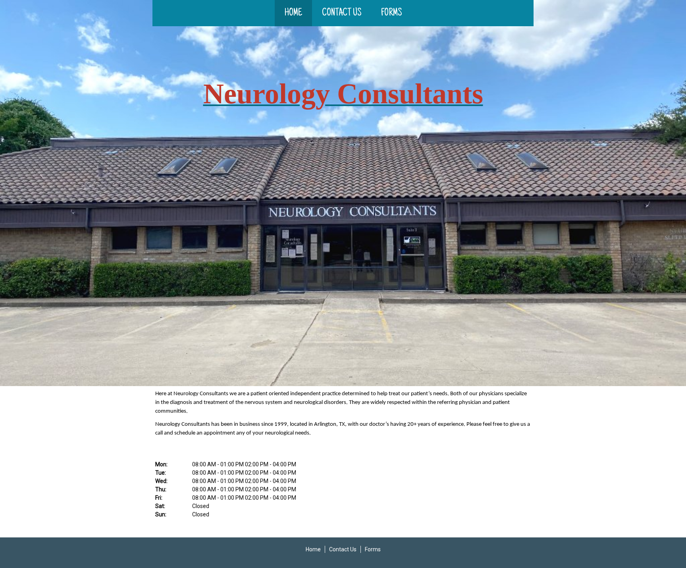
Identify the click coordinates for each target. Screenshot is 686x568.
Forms (391, 13)
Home (293, 13)
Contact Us (341, 13)
